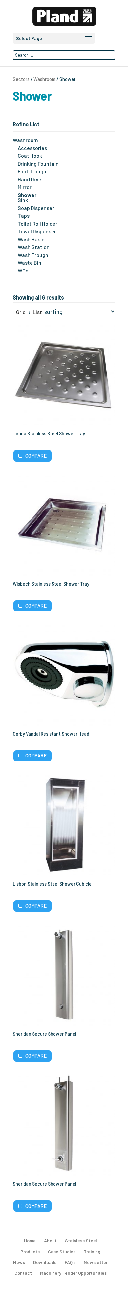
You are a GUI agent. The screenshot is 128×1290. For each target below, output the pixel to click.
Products (30, 1251)
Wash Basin (31, 239)
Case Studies (61, 1251)
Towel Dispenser (37, 231)
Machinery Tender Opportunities (73, 1273)
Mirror (25, 187)
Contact (23, 1273)
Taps (24, 216)
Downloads (44, 1262)
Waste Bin (29, 262)
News (19, 1262)
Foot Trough (32, 171)
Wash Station (34, 247)
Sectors (21, 79)
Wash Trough (33, 255)
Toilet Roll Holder (37, 223)
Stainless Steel (81, 1240)
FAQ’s (70, 1262)
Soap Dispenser (36, 208)
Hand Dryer (30, 179)
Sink (23, 200)
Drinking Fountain (38, 163)
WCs (23, 270)
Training (92, 1251)
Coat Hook (30, 156)
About (50, 1240)
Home (30, 1240)
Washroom (44, 79)
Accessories (32, 148)
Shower (27, 195)
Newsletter (96, 1262)
